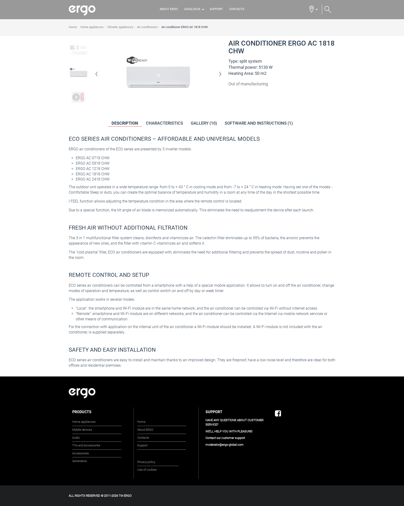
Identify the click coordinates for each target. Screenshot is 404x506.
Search (328, 9)
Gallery (204, 123)
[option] (78, 75)
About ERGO (169, 9)
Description (125, 123)
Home (141, 421)
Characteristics (164, 123)
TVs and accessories (86, 445)
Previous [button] (96, 75)
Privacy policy (146, 462)
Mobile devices (82, 429)
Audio (76, 437)
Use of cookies (147, 469)
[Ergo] (88, 10)
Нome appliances (84, 421)
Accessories (80, 453)
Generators (79, 461)
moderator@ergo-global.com (225, 444)
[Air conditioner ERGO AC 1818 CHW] (78, 49)
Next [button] (220, 75)
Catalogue (192, 9)
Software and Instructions (259, 123)
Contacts (236, 9)
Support (216, 9)
